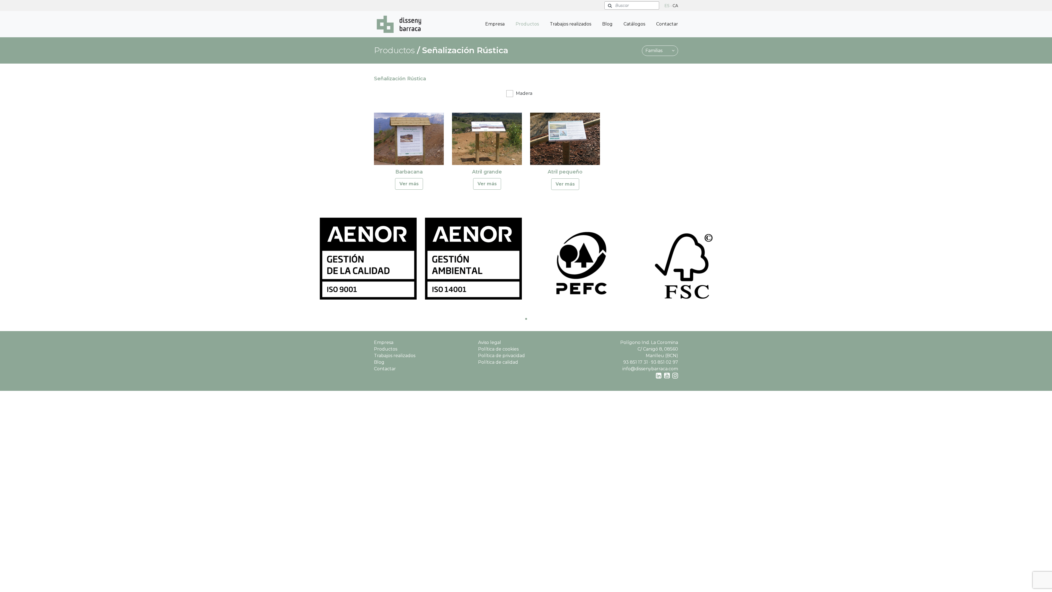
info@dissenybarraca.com (650, 368)
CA (675, 5)
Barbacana (409, 172)
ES (667, 5)
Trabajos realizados (570, 24)
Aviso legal (489, 342)
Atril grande (487, 172)
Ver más (409, 183)
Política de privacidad (501, 355)
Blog (607, 24)
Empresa (495, 24)
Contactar (667, 24)
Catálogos (634, 24)
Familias (654, 50)
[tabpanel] (368, 259)
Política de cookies (498, 349)
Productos (527, 24)
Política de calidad (498, 362)
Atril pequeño (565, 172)
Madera (524, 93)
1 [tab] (526, 318)
